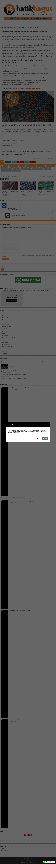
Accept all (45, 438)
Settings (37, 438)
